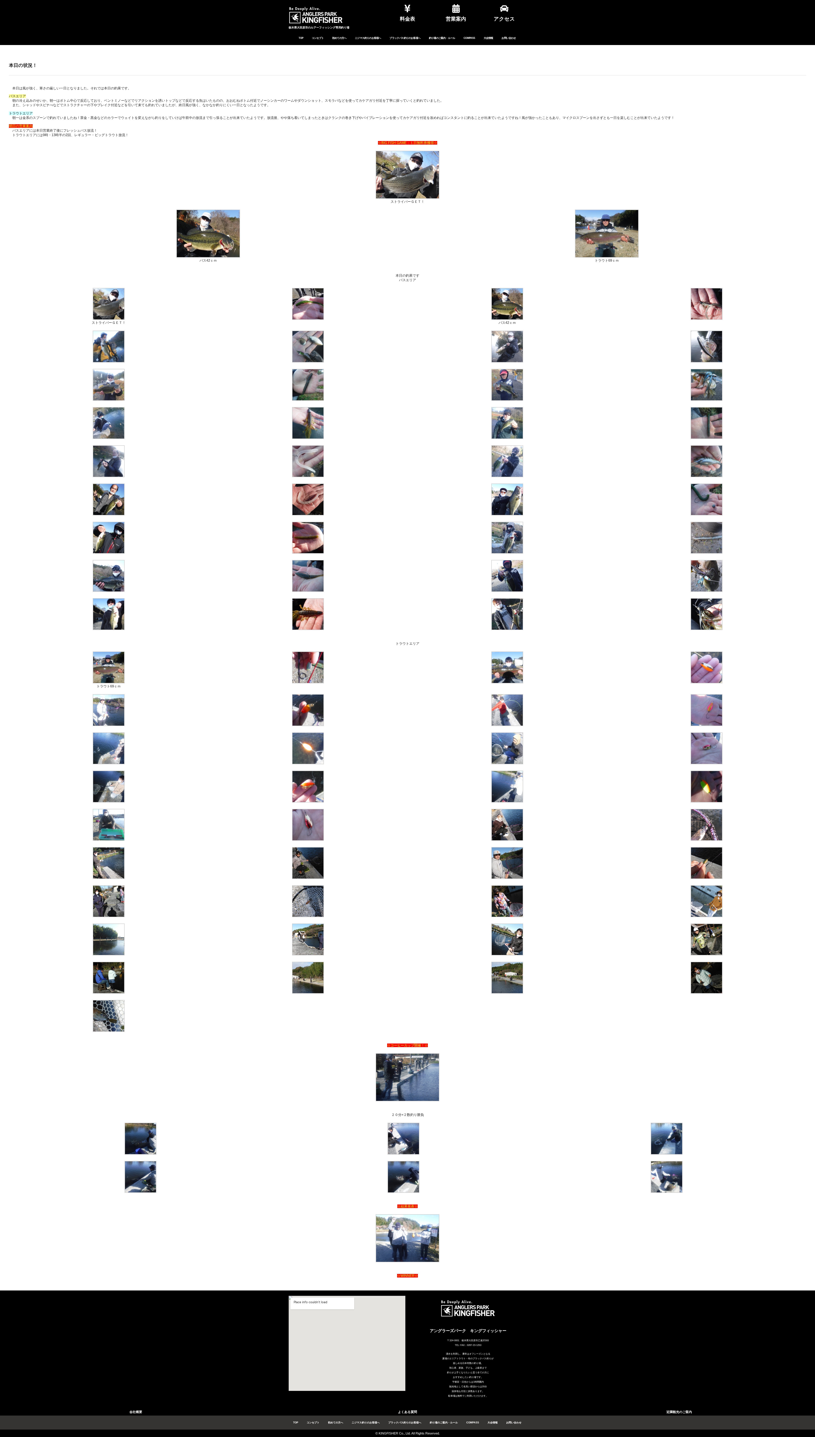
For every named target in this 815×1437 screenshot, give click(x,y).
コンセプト (318, 38)
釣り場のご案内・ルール (442, 38)
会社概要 (135, 1412)
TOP (301, 38)
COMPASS (469, 38)
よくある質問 (407, 1412)
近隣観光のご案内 (679, 1412)
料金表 (407, 19)
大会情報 (488, 38)
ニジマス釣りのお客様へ (368, 38)
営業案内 (456, 19)
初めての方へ (339, 38)
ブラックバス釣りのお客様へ (404, 38)
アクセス (504, 19)
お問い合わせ (509, 38)
